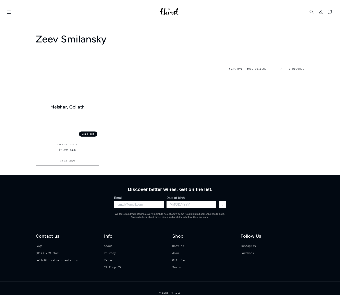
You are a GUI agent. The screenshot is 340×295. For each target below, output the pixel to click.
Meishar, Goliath (67, 107)
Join (175, 253)
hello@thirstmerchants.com (57, 260)
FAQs (39, 245)
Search (177, 267)
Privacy (110, 253)
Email (118, 197)
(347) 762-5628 (48, 253)
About (108, 245)
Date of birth (175, 197)
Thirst (176, 293)
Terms (108, 260)
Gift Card (180, 260)
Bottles (178, 245)
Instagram (248, 245)
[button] (8, 11)
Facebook (247, 253)
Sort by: (235, 68)
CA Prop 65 (112, 267)
